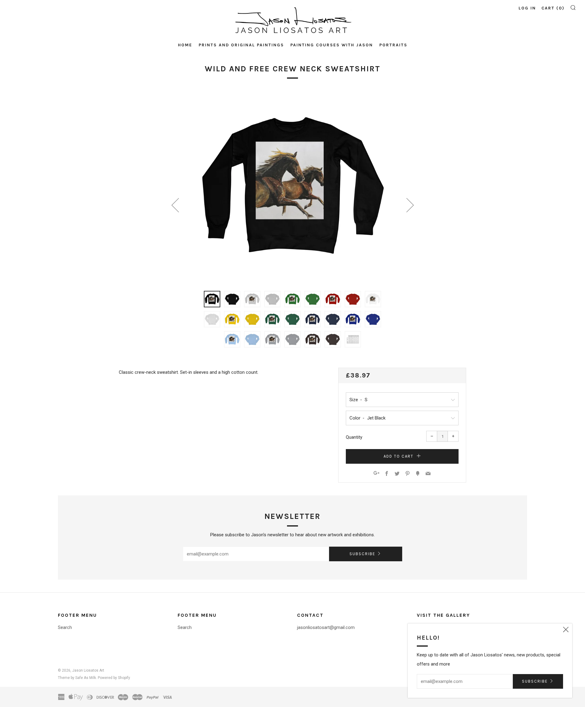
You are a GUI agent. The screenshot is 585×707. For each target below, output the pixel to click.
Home (185, 45)
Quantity (354, 437)
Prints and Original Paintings (241, 45)
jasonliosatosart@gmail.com (326, 627)
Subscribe (362, 554)
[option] (292, 187)
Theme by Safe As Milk (77, 678)
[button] (212, 299)
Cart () (553, 8)
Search (65, 627)
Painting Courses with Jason (331, 45)
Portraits (393, 45)
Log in (527, 8)
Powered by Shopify (114, 678)
